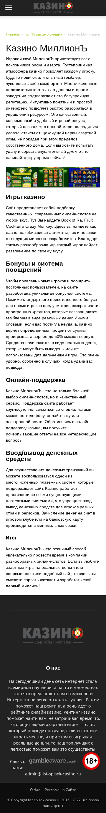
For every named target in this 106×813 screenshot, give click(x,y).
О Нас (35, 789)
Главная (13, 34)
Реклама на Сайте (60, 789)
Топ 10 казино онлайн (43, 34)
